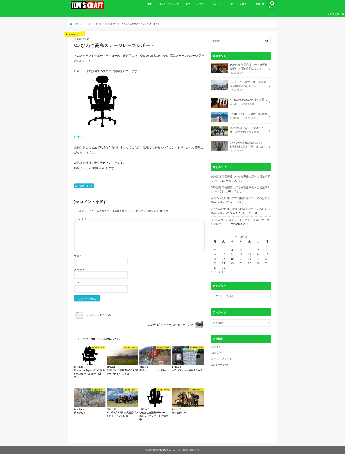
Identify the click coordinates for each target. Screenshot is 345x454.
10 (223, 254)
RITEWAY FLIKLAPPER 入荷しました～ (248, 101)
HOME (149, 4)
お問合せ (244, 4)
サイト (78, 283)
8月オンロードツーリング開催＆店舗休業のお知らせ (248, 86)
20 (249, 258)
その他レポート (85, 186)
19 (240, 258)
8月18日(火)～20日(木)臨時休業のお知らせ (248, 116)
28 (258, 263)
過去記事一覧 (337, 14)
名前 (78, 255)
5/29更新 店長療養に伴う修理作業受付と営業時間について (249, 68)
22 (266, 258)
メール (79, 269)
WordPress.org (219, 365)
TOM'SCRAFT (170, 449)
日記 (231, 4)
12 (240, 254)
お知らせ (201, 4)
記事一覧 (260, 4)
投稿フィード (219, 352)
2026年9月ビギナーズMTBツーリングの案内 (248, 130)
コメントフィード (221, 358)
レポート (217, 4)
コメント (80, 218)
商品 (188, 4)
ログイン (216, 347)
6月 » (222, 271)
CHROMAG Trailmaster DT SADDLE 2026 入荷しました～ (248, 146)
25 (232, 263)
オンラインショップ (169, 4)
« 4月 (214, 271)
